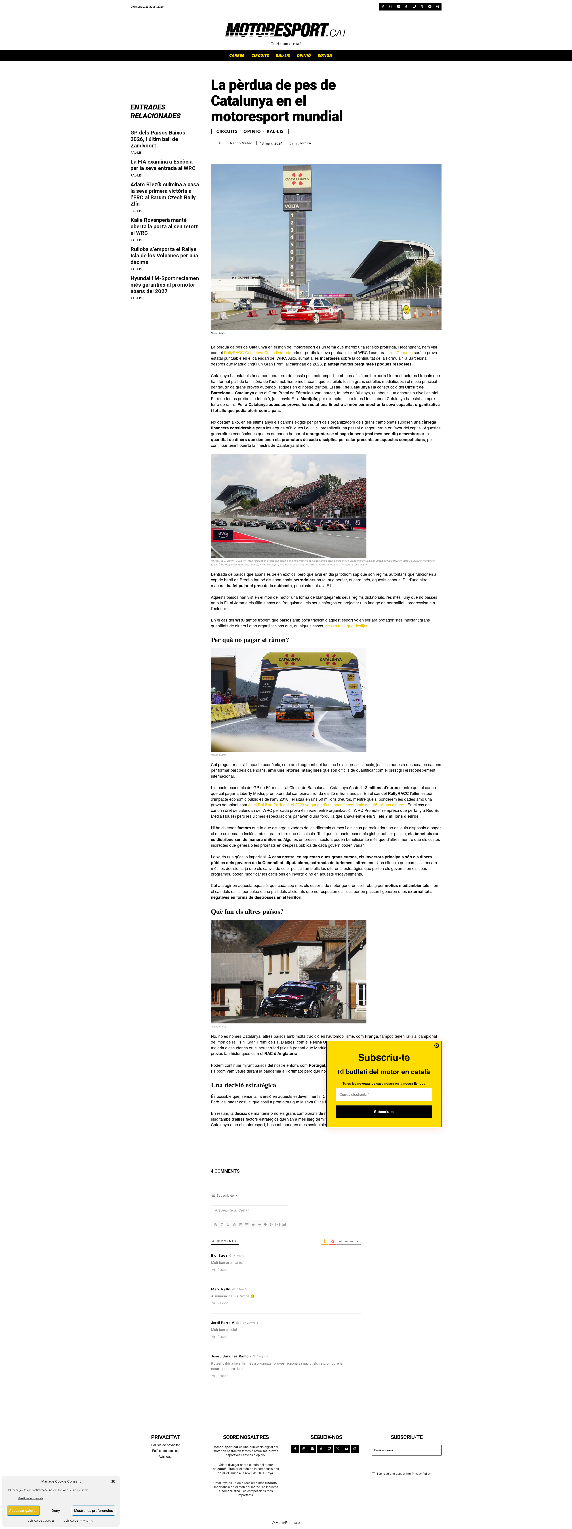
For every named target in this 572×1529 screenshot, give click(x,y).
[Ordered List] (241, 1224)
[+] (277, 1224)
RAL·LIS (136, 152)
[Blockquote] (253, 1224)
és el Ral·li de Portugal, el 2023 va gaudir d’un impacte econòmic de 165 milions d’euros (326, 804)
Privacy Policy (421, 1473)
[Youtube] (430, 7)
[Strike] (234, 1224)
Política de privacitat (165, 1445)
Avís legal (165, 1456)
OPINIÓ (252, 131)
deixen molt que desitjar (346, 625)
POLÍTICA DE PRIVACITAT (78, 1520)
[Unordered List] (247, 1224)
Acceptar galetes (23, 1510)
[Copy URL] (256, 152)
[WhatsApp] (225, 152)
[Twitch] (414, 7)
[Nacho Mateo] (215, 143)
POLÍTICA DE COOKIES (40, 1520)
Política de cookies (165, 1450)
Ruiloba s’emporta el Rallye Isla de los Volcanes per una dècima (164, 255)
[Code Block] (259, 1224)
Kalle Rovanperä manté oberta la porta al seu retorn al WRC (164, 226)
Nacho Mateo (241, 143)
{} (271, 1224)
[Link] (266, 1224)
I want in (404, 1463)
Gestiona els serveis (30, 1498)
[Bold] (215, 1224)
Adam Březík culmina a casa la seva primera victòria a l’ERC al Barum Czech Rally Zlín (164, 194)
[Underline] (228, 1224)
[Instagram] (391, 7)
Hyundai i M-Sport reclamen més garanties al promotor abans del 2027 (164, 284)
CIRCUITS (227, 131)
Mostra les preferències (93, 1510)
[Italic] (222, 1224)
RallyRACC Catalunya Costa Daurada (257, 352)
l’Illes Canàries (400, 352)
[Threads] (438, 7)
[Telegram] (266, 152)
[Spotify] (398, 7)
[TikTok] (406, 7)
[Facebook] (383, 7)
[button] (113, 1481)
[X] (422, 7)
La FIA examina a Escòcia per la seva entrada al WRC (163, 165)
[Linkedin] (246, 152)
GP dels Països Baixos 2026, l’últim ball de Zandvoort (157, 139)
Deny (56, 1510)
